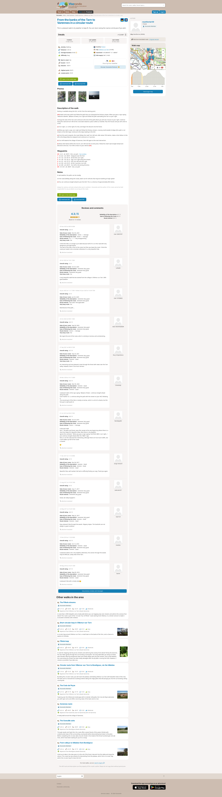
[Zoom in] (163, 50)
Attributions (133, 69)
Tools (59, 12)
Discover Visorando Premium (109, 67)
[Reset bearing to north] (163, 56)
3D (161, 67)
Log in (162, 12)
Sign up (155, 12)
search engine (98, 763)
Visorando (59, 15)
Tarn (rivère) (82, 154)
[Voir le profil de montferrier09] (135, 26)
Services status (105, 793)
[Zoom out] (163, 53)
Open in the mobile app (69, 79)
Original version (154, 39)
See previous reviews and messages (92, 591)
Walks (67, 12)
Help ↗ (74, 12)
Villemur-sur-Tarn (104, 49)
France (103, 47)
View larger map (148, 91)
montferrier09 (148, 22)
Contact (59, 783)
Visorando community (63, 787)
